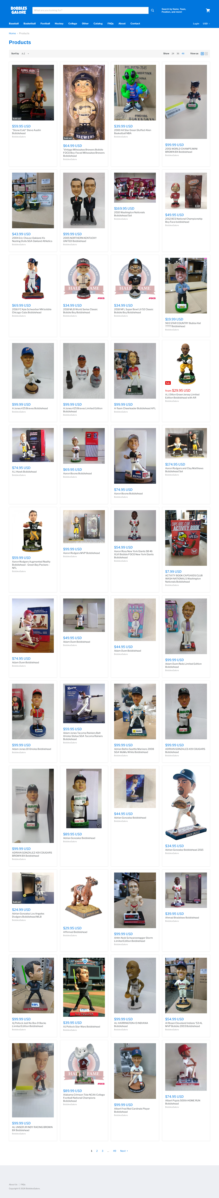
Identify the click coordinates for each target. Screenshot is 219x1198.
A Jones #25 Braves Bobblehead (30, 408)
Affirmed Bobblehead (75, 932)
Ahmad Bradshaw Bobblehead (182, 917)
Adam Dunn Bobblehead (25, 662)
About (122, 23)
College (72, 23)
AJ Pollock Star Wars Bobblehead (81, 1026)
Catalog (98, 23)
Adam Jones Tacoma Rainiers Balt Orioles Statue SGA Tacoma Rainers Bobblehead (83, 736)
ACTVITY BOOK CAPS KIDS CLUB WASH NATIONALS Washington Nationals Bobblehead (184, 578)
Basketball (30, 23)
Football (45, 23)
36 (178, 53)
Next (123, 1151)
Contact (135, 23)
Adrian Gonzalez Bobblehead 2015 (184, 849)
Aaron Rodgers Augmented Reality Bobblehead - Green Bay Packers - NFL (31, 564)
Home (12, 33)
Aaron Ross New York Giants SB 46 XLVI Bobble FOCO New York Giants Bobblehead (134, 554)
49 (114, 1151)
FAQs (111, 23)
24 (173, 53)
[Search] (152, 10)
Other (85, 23)
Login (196, 23)
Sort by (15, 53)
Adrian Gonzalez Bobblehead (79, 838)
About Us (13, 1184)
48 (183, 53)
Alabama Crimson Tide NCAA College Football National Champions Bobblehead (84, 1097)
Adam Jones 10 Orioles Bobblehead (31, 749)
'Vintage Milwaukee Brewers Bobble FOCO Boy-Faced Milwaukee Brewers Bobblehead (84, 152)
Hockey (59, 23)
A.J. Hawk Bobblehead (24, 471)
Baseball (14, 23)
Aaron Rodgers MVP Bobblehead (81, 553)
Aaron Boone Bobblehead (77, 473)
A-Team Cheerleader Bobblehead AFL (135, 408)
